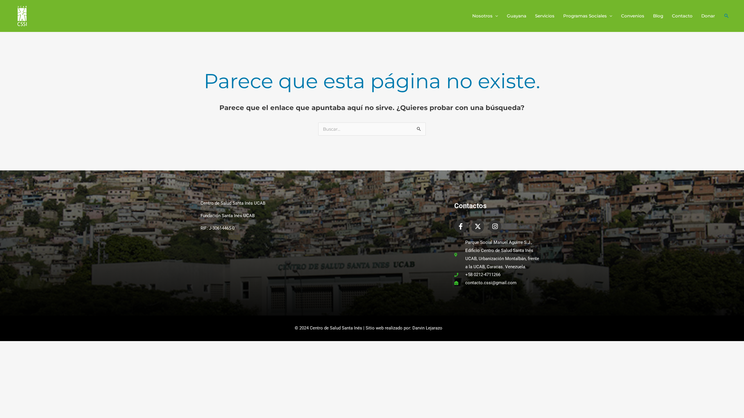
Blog (658, 16)
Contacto (682, 16)
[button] (726, 16)
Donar (708, 16)
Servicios (545, 16)
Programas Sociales (585, 16)
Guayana (516, 16)
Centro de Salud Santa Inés (336, 328)
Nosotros (482, 16)
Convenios (632, 16)
